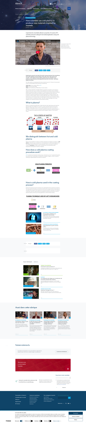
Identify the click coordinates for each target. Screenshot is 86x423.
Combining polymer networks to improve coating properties (62, 323)
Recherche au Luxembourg (34, 397)
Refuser (75, 419)
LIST (40, 85)
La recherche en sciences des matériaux (50, 224)
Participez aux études (33, 401)
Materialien (36, 261)
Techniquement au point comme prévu (50, 226)
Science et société (32, 402)
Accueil (70, 14)
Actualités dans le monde (20, 397)
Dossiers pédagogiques (47, 401)
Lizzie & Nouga (46, 397)
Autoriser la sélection (75, 416)
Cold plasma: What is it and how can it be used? (21, 322)
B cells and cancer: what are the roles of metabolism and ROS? (36, 323)
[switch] (31, 421)
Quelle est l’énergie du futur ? (47, 290)
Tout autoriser (75, 413)
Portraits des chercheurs (33, 399)
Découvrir (30, 8)
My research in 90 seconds (20, 320)
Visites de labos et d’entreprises (49, 399)
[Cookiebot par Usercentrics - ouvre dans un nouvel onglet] (8, 421)
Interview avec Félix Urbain (46, 288)
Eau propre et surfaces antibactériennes (50, 212)
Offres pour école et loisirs (48, 398)
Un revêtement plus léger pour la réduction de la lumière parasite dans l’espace (51, 279)
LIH (31, 334)
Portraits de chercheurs (26, 14)
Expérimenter (36, 8)
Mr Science (56, 8)
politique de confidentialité (62, 384)
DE (68, 4)
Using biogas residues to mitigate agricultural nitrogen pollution (49, 323)
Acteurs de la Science (33, 398)
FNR (30, 27)
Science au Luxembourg (20, 8)
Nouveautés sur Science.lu (20, 395)
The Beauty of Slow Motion (46, 265)
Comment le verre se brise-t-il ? (48, 266)
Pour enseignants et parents (46, 8)
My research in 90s (33, 14)
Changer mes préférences (62, 351)
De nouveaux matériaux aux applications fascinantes (49, 214)
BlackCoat (43, 277)
